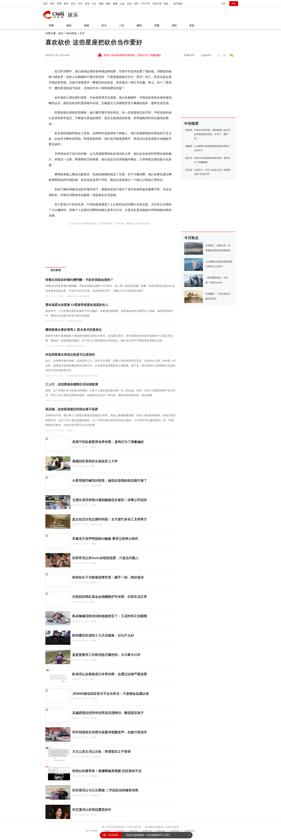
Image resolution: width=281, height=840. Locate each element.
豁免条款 (161, 831)
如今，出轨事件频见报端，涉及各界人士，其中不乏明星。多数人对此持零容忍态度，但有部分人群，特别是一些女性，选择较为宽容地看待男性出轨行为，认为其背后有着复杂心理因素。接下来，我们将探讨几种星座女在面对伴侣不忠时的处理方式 (110, 365)
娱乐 (73, 3)
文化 (94, 3)
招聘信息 (133, 831)
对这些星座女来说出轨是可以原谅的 (70, 354)
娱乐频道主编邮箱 (154, 827)
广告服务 (106, 831)
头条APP (206, 55)
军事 (59, 3)
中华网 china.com (54, 14)
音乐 (104, 25)
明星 (51, 25)
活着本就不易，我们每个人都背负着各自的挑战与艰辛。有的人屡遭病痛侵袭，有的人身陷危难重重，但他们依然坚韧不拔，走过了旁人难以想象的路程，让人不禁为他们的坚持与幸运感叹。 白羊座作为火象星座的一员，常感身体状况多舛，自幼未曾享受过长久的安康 (110, 420)
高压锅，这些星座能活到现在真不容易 (71, 409)
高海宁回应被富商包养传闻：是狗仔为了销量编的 (132, 53)
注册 (223, 3)
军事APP (189, 55)
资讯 (52, 3)
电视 (86, 25)
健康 (115, 3)
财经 (66, 3)
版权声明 (147, 831)
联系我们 (120, 831)
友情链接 (174, 831)
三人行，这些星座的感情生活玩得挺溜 (71, 384)
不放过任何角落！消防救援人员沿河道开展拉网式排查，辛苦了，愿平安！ (212, 134)
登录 (234, 3)
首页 (45, 3)
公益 (122, 3)
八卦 (121, 25)
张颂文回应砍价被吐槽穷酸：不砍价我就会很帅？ (79, 279)
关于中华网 (91, 831)
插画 (108, 3)
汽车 (80, 3)
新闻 (189, 130)
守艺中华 (145, 3)
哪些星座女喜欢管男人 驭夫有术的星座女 (73, 329)
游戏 (87, 3)
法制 (136, 3)
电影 (69, 25)
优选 (129, 3)
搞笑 (174, 25)
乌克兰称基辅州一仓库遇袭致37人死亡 (148, 835)
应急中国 (156, 3)
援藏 (101, 3)
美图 (156, 25)
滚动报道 (71, 33)
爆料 (139, 25)
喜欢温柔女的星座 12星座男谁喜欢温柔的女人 (76, 304)
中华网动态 (189, 831)
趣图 (189, 146)
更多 (191, 25)
